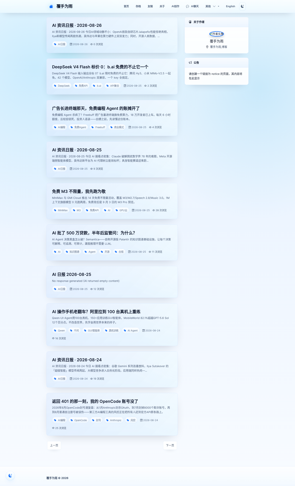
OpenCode (80, 420)
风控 (133, 420)
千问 (76, 330)
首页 (126, 6)
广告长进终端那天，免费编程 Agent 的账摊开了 (96, 108)
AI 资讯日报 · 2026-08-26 (77, 25)
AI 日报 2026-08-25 (71, 274)
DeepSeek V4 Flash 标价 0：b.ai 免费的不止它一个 (100, 66)
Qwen (61, 330)
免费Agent (80, 127)
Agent (92, 251)
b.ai (99, 85)
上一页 (54, 445)
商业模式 (119, 127)
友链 (150, 6)
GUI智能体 (94, 330)
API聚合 (114, 85)
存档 (138, 6)
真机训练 (113, 330)
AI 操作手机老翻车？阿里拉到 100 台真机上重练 (96, 311)
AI (109, 210)
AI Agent (133, 330)
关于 (162, 6)
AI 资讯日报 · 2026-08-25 (77, 149)
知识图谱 (74, 251)
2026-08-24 (152, 330)
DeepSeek (64, 85)
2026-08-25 (134, 85)
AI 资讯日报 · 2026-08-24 (77, 359)
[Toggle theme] (242, 6)
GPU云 (123, 210)
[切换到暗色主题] (10, 476)
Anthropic (115, 420)
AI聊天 (195, 6)
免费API (83, 85)
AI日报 (61, 44)
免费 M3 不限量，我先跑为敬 (79, 191)
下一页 (170, 445)
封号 (98, 420)
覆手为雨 (65, 6)
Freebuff (100, 127)
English (230, 6)
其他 (208, 6)
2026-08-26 (80, 44)
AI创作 (175, 6)
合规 (121, 251)
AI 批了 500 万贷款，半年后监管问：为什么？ (94, 232)
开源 (107, 251)
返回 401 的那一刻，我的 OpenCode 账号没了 (95, 401)
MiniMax (63, 210)
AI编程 (61, 127)
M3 (79, 210)
